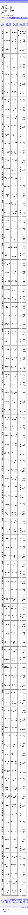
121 (24, 22)
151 (13, 24)
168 (10, 25)
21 (21, 17)
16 (16, 17)
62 (10, 19)
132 (13, 23)
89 (10, 900)
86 (7, 900)
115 (16, 22)
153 (16, 24)
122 (25, 22)
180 (27, 25)
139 (23, 23)
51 (25, 18)
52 (26, 18)
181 (2, 26)
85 (6, 900)
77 (25, 19)
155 (18, 24)
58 (6, 19)
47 (21, 18)
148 (9, 24)
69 (17, 19)
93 (14, 900)
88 (9, 900)
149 (10, 24)
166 (7, 25)
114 (14, 22)
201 (24, 907)
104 (27, 900)
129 (9, 23)
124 (2, 23)
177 (23, 25)
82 (3, 900)
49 (23, 18)
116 (17, 22)
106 (3, 22)
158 (23, 24)
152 (14, 24)
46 (20, 18)
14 (14, 17)
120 (23, 22)
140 (24, 23)
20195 (7, 909)
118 (20, 22)
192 (17, 26)
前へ (3, 17)
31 (5, 18)
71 (19, 19)
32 (6, 18)
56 (4, 19)
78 (26, 19)
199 (27, 26)
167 (9, 25)
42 (16, 18)
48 (22, 18)
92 (13, 900)
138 (21, 23)
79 (27, 19)
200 (22, 907)
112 (11, 22)
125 (3, 23)
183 (4, 26)
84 (5, 900)
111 (10, 22)
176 (21, 25)
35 (9, 18)
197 (24, 26)
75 (23, 19)
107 (4, 22)
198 (25, 26)
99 (20, 900)
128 (7, 23)
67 (15, 19)
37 (11, 18)
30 (4, 18)
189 (13, 26)
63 (11, 19)
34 (8, 18)
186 (9, 26)
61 (9, 19)
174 (18, 25)
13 (13, 17)
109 (7, 22)
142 (27, 23)
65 (13, 19)
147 (7, 24)
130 (10, 23)
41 (15, 18)
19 (19, 17)
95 (16, 900)
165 (6, 25)
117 (18, 22)
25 (25, 17)
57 (5, 19)
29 (3, 18)
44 (18, 18)
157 (21, 24)
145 (4, 24)
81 (2, 900)
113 (13, 22)
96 (17, 900)
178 (24, 25)
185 (7, 26)
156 (20, 24)
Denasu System (16, 914)
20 (20, 17)
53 (27, 18)
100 (21, 900)
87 (8, 900)
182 (3, 26)
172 (16, 25)
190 (14, 26)
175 (20, 25)
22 (22, 17)
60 (8, 19)
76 (24, 19)
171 (14, 25)
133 (14, 23)
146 (6, 24)
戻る (5, 911)
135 (17, 23)
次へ (27, 907)
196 (23, 26)
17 (17, 17)
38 (12, 18)
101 (23, 900)
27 (27, 17)
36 (10, 18)
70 (18, 19)
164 (4, 25)
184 (6, 26)
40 (14, 18)
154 (17, 24)
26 (26, 17)
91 (12, 900)
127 (6, 23)
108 (6, 22)
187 (10, 26)
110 (9, 22)
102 (24, 900)
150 (11, 24)
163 (3, 25)
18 (18, 17)
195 (21, 26)
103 (25, 900)
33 (7, 18)
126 (4, 23)
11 (11, 17)
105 (2, 22)
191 (16, 26)
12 (12, 17)
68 (16, 19)
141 (25, 23)
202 (25, 907)
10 (10, 17)
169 (11, 25)
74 (22, 19)
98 (19, 900)
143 (2, 24)
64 (12, 19)
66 (14, 19)
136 (18, 23)
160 (25, 24)
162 (2, 25)
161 (27, 24)
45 (19, 18)
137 (20, 23)
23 (23, 17)
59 (7, 19)
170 (13, 25)
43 (17, 18)
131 (11, 23)
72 (20, 19)
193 (18, 26)
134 (16, 23)
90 (11, 900)
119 (21, 22)
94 (15, 900)
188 (11, 26)
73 (21, 19)
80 (1, 900)
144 (3, 24)
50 (24, 18)
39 (13, 18)
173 (17, 25)
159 (24, 24)
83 (4, 900)
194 (20, 26)
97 (18, 900)
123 (27, 22)
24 (24, 17)
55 (3, 19)
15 (15, 17)
